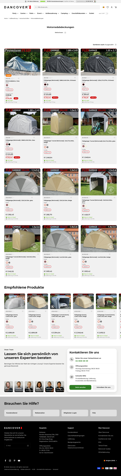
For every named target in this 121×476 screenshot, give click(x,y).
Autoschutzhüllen (24, 18)
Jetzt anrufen (80, 387)
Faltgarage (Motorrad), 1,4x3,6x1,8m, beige (96, 257)
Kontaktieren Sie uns (105, 435)
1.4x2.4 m (9, 89)
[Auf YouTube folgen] (19, 460)
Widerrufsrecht (25, 469)
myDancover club (104, 439)
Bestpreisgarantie (74, 442)
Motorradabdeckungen (37, 18)
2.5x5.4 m (9, 327)
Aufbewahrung (51, 13)
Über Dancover (103, 432)
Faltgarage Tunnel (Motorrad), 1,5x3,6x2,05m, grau (97, 200)
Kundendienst (73, 432)
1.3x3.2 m (9, 210)
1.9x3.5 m (47, 89)
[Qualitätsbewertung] (10, 78)
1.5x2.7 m (47, 152)
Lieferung (71, 439)
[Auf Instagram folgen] (10, 460)
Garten (23, 13)
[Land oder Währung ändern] (104, 7)
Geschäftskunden (78, 13)
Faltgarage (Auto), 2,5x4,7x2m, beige (80, 315)
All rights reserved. (22, 467)
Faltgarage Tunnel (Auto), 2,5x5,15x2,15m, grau (60, 315)
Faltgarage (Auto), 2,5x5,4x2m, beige (35, 315)
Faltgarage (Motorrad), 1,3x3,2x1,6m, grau (19, 200)
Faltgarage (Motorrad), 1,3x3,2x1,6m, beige (58, 200)
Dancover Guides (104, 449)
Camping (64, 13)
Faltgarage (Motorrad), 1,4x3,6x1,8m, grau (57, 257)
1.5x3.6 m (85, 210)
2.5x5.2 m (55, 327)
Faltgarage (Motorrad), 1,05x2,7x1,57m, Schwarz (98, 80)
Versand (55, 469)
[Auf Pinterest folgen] (14, 460)
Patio (31, 13)
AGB (33, 469)
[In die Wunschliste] (18, 78)
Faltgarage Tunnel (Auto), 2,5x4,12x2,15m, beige (106, 315)
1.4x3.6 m (47, 266)
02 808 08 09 (81, 361)
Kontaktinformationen (44, 469)
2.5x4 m (100, 327)
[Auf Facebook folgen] (5, 460)
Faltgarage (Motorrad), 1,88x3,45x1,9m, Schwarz (60, 80)
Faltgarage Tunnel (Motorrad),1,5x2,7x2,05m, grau (98, 141)
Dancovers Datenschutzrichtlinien (76, 447)
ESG (99, 442)
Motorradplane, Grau (12, 81)
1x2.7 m (85, 89)
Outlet (91, 13)
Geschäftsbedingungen (76, 435)
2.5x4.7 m (78, 327)
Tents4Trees (102, 445)
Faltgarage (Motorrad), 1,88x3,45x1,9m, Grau (20, 140)
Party (14, 13)
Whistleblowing (104, 452)
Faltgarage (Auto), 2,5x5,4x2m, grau (12, 315)
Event (39, 13)
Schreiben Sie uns (103, 387)
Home (6, 18)
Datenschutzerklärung (11, 469)
